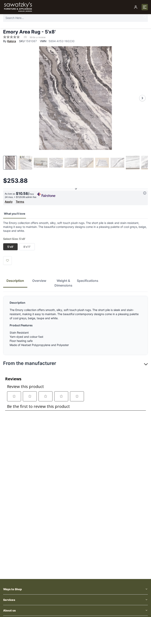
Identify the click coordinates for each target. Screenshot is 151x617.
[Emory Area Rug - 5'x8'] (75, 98)
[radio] (10, 246)
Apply (9, 201)
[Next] (142, 98)
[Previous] (9, 98)
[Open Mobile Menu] (145, 7)
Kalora (11, 41)
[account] (136, 7)
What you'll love (14, 213)
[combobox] (75, 18)
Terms (20, 201)
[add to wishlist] (7, 260)
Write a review (37, 37)
